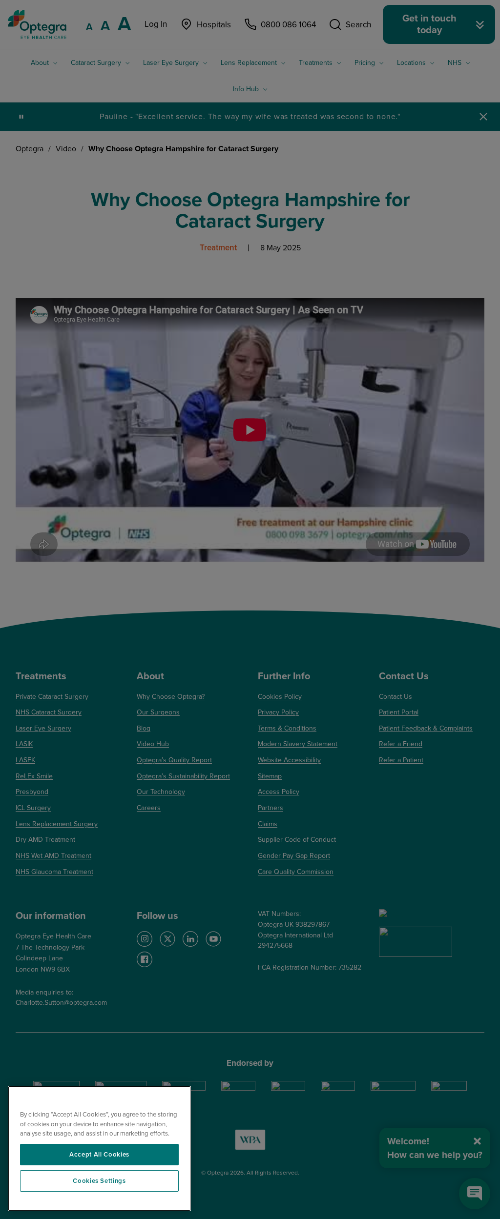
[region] (99, 1148)
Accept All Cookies (99, 1154)
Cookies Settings (99, 1181)
